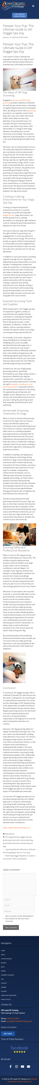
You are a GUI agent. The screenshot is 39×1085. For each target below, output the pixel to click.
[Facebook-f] (11, 1067)
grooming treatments (11, 840)
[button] (33, 6)
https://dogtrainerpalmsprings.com (16, 827)
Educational (9, 834)
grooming (32, 110)
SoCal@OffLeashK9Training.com (19, 1021)
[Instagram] (17, 1067)
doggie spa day (8, 215)
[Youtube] (23, 1067)
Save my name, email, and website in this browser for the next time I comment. (19, 918)
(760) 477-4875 (13, 1018)
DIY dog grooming (12, 837)
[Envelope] (29, 1067)
